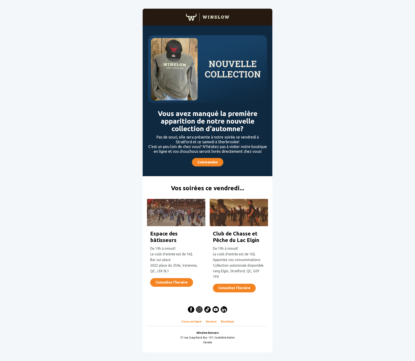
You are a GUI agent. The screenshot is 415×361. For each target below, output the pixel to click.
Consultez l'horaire (172, 282)
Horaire (211, 321)
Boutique (227, 321)
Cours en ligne (191, 321)
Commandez (207, 162)
